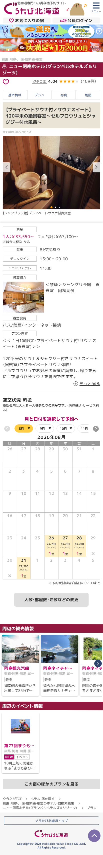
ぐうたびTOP (12, 798)
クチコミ (39, 81)
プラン (39, 95)
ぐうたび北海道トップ (51, 820)
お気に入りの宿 (29, 20)
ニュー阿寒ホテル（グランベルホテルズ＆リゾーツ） (40, 807)
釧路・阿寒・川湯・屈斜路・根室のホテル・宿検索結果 (38, 803)
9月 (42, 428)
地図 (88, 95)
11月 (84, 428)
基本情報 (14, 95)
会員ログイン (80, 20)
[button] (96, 167)
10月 (63, 428)
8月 (21, 428)
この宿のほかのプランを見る (51, 784)
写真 (63, 95)
